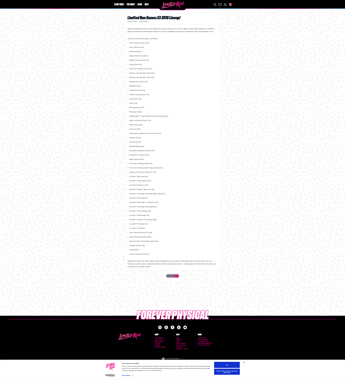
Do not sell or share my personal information (227, 371)
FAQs (177, 341)
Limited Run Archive (204, 345)
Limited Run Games (172, 4)
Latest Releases (159, 338)
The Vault (130, 4)
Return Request (181, 345)
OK (227, 365)
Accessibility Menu (203, 341)
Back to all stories (172, 276)
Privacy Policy (202, 338)
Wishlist (220, 4)
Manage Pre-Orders (182, 348)
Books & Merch (159, 341)
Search (215, 4)
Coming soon (159, 339)
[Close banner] (243, 362)
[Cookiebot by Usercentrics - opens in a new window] (110, 375)
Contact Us (179, 347)
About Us (179, 339)
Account (225, 4)
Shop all (157, 345)
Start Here (119, 4)
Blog (140, 4)
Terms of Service (203, 339)
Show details (126, 375)
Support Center (181, 343)
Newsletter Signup (160, 347)
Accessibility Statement (205, 343)
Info (146, 4)
